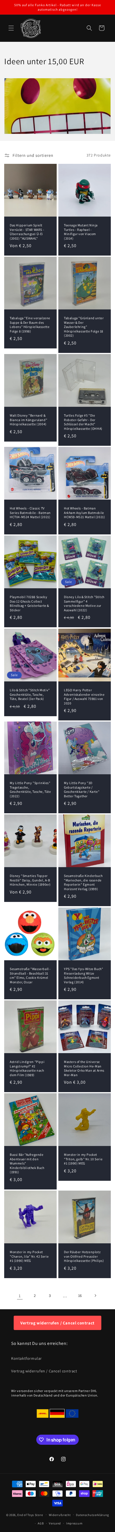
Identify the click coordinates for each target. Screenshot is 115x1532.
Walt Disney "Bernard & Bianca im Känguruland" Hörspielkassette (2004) (28, 419)
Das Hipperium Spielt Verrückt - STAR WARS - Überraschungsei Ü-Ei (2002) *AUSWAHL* (27, 231)
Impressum (74, 1523)
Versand (55, 1523)
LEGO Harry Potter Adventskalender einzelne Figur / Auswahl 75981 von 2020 (84, 696)
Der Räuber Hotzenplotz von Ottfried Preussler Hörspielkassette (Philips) (84, 1256)
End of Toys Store (30, 1515)
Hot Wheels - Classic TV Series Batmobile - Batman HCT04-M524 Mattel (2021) (30, 512)
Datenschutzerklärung (92, 1515)
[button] (11, 28)
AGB (41, 1523)
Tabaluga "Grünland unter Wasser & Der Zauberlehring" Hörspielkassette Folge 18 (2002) (84, 326)
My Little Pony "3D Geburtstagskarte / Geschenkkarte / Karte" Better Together (81, 789)
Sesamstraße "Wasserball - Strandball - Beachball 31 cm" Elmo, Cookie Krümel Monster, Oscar (30, 975)
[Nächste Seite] (95, 1295)
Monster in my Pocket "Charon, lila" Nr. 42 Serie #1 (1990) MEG (29, 1256)
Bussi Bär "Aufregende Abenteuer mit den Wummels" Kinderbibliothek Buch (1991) (27, 1163)
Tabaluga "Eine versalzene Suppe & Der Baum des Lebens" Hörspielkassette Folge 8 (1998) (30, 324)
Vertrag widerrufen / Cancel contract (57, 1323)
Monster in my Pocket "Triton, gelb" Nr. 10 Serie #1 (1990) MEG (83, 1158)
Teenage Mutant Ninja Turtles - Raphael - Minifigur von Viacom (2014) (81, 231)
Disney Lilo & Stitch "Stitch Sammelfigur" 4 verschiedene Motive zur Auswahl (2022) (84, 603)
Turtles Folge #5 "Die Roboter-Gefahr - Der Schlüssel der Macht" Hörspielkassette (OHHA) (83, 422)
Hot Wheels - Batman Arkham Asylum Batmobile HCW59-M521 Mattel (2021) (84, 512)
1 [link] (20, 1295)
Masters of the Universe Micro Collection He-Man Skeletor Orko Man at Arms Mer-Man (84, 1068)
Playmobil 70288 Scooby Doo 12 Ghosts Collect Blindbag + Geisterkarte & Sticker (29, 603)
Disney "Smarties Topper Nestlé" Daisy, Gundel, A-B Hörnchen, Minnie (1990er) (30, 880)
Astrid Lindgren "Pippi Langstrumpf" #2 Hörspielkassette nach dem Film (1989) (27, 1068)
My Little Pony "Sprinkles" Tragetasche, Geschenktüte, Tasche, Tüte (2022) (30, 789)
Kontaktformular (26, 1358)
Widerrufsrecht (60, 1515)
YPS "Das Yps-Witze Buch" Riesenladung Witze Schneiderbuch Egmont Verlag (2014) (83, 975)
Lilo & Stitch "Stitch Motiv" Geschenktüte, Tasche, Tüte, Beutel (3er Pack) (30, 694)
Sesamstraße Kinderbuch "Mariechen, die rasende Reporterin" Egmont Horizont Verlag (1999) (83, 882)
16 (80, 1295)
